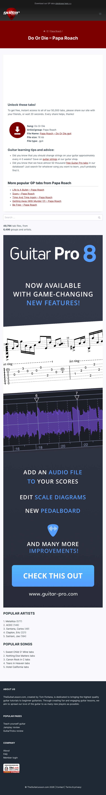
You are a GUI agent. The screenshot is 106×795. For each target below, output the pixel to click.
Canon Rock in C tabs (18, 659)
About (6, 750)
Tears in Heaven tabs (18, 663)
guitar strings (50, 159)
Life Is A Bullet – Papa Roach (28, 189)
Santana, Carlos (15, 628)
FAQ (5, 754)
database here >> (63, 3)
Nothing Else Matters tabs (20, 655)
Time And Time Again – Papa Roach (32, 197)
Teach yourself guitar (14, 723)
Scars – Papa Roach (23, 193)
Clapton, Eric (13, 632)
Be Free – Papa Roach (24, 204)
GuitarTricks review (13, 730)
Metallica (11, 621)
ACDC (9, 625)
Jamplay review (11, 727)
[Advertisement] (53, 78)
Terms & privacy (73, 787)
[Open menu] (100, 14)
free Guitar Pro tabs (77, 163)
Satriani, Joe (13, 636)
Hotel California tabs (17, 667)
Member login (10, 757)
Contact (60, 787)
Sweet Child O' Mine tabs (20, 652)
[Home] (44, 31)
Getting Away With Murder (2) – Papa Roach (36, 201)
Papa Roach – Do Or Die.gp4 (55, 133)
